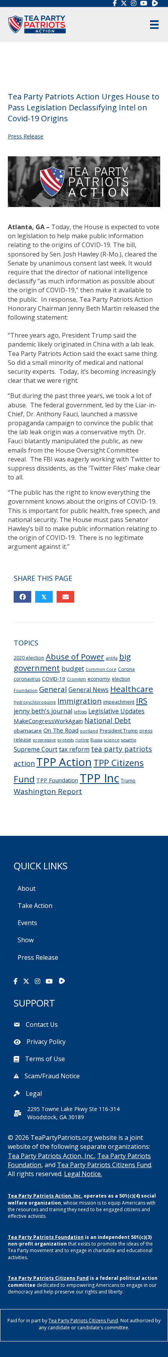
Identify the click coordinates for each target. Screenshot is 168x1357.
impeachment (118, 702)
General (53, 689)
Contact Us (42, 1024)
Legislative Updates (116, 711)
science (112, 740)
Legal (34, 1093)
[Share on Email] (65, 597)
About (27, 888)
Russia (96, 740)
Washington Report (48, 791)
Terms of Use (45, 1058)
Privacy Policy (46, 1041)
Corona (126, 669)
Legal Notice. (83, 1173)
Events (27, 922)
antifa (112, 658)
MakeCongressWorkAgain (48, 721)
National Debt (107, 720)
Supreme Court (35, 749)
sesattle (128, 740)
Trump (128, 780)
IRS (141, 700)
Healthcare (131, 688)
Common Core (101, 669)
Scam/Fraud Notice (52, 1076)
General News (88, 689)
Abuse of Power (75, 656)
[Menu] (154, 24)
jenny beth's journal (43, 711)
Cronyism (76, 679)
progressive (44, 740)
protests (65, 740)
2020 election (29, 658)
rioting (82, 740)
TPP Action (64, 761)
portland (89, 731)
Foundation (26, 690)
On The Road (61, 730)
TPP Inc (99, 778)
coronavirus (27, 679)
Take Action (35, 905)
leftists (80, 712)
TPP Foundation (57, 780)
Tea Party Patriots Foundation (46, 1237)
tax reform (74, 749)
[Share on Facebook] (22, 597)
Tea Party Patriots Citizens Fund (104, 1165)
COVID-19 (53, 678)
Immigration (79, 701)
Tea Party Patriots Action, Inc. (51, 1156)
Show (26, 940)
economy (99, 678)
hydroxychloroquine (35, 702)
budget (72, 668)
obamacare (28, 730)
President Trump (119, 730)
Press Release (25, 136)
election (121, 679)
